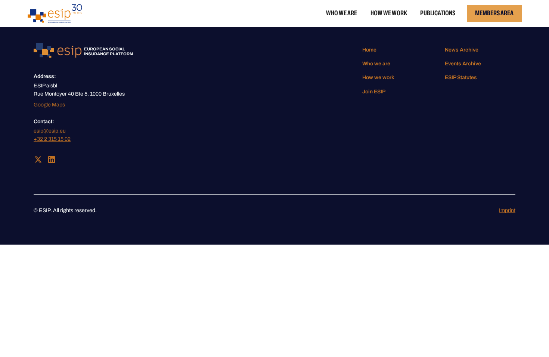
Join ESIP (373, 91)
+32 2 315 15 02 (52, 139)
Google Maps (49, 105)
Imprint (507, 210)
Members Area (494, 13)
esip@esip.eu (50, 131)
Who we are (341, 13)
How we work (388, 13)
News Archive (461, 50)
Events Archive (463, 63)
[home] (55, 13)
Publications (437, 13)
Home (369, 50)
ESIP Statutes (461, 77)
